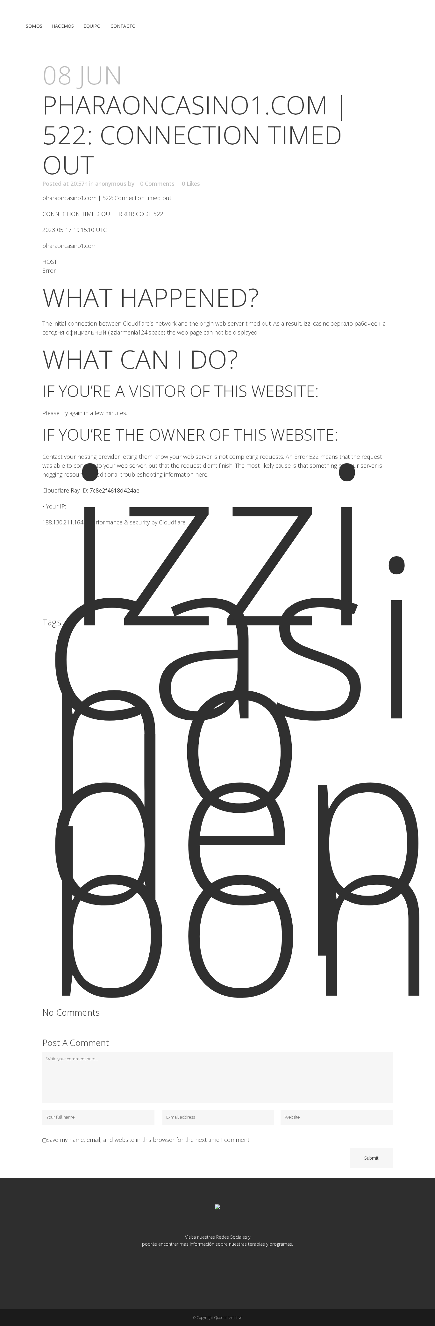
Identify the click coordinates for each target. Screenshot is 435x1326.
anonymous (110, 183)
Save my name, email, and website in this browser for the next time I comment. (148, 1139)
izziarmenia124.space (137, 332)
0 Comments (157, 183)
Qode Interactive (228, 1317)
